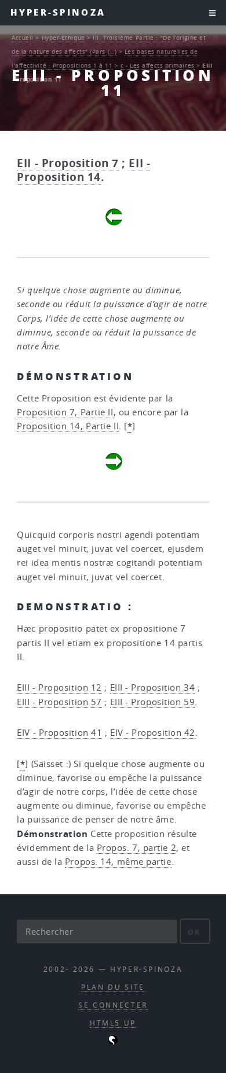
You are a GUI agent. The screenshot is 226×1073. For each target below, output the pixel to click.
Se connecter (113, 1005)
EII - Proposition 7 (67, 163)
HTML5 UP (113, 1023)
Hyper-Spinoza (57, 12)
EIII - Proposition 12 (59, 687)
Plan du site (113, 987)
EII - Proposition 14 (83, 170)
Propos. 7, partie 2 (136, 847)
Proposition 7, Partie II (65, 412)
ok (194, 932)
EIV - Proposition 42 (152, 732)
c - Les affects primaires (158, 65)
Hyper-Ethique (63, 38)
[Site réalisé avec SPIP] (113, 1042)
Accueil (23, 38)
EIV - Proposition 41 (59, 732)
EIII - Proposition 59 (152, 701)
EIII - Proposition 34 (152, 687)
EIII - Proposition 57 (59, 701)
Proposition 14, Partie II (68, 426)
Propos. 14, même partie (118, 861)
